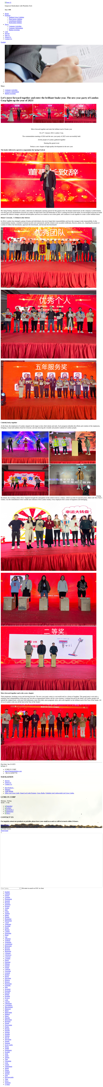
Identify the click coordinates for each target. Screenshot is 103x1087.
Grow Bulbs (41, 793)
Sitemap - (8, 789)
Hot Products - (9, 788)
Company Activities (15, 26)
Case (6, 31)
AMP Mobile (9, 791)
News (7, 24)
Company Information (16, 28)
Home (7, 13)
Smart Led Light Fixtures (28, 793)
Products (7, 15)
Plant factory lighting (15, 19)
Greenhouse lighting (15, 21)
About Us (8, 37)
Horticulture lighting (15, 22)
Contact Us (8, 39)
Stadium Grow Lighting (16, 17)
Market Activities (14, 30)
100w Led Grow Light (12, 793)
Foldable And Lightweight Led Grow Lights (60, 793)
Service (7, 33)
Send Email (4, 830)
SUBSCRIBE (5, 825)
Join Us (7, 35)
